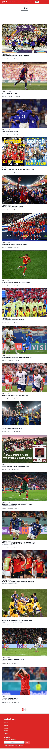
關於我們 (6, 723)
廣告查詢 (6, 733)
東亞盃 (36, 1)
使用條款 (6, 731)
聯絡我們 (6, 725)
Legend (21, 1)
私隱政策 (6, 728)
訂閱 (27, 742)
